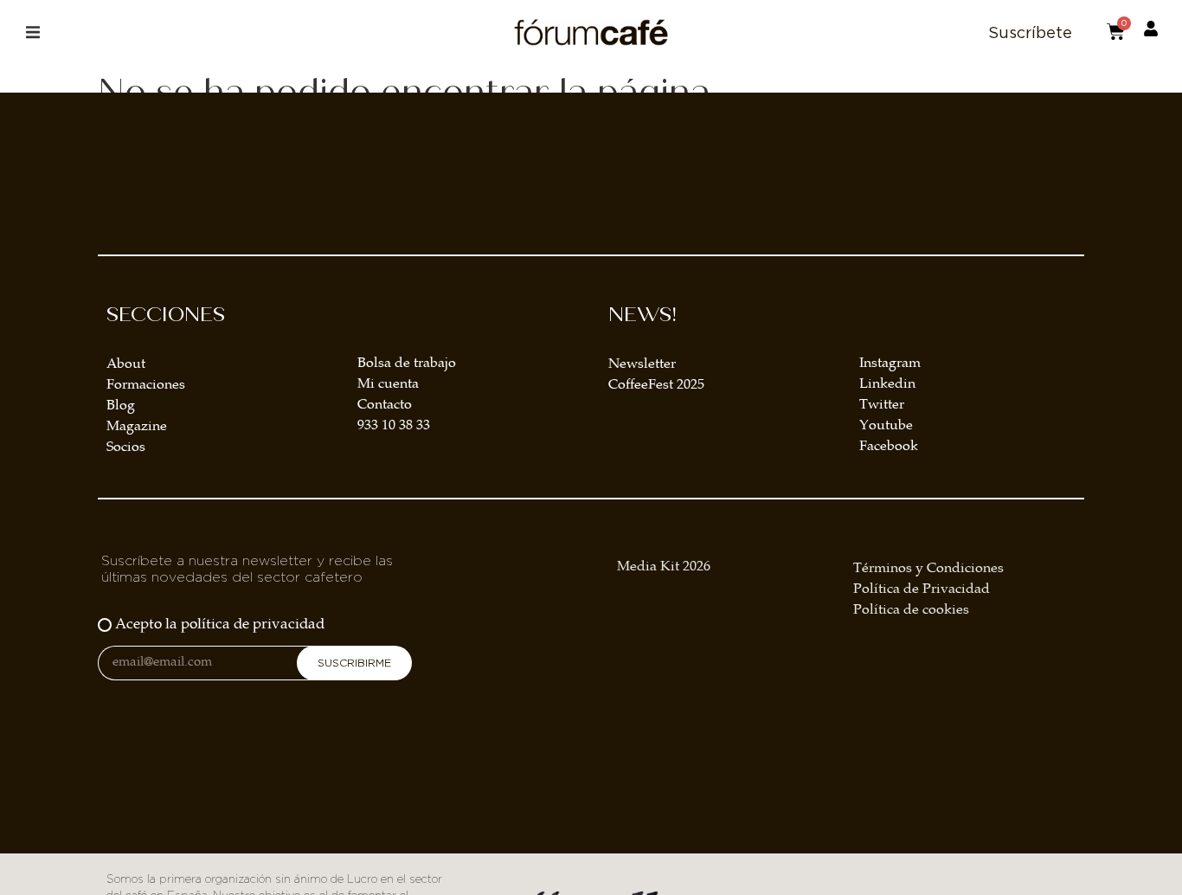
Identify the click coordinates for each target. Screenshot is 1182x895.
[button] (32, 32)
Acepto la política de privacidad (219, 625)
